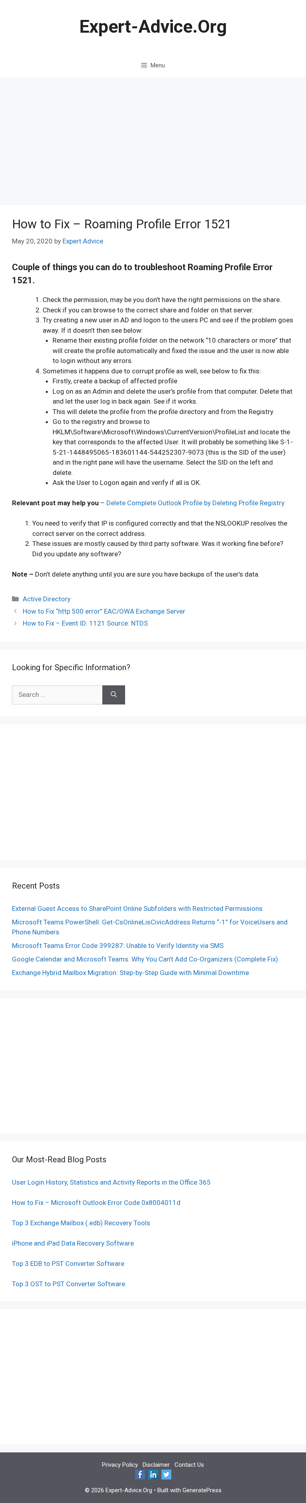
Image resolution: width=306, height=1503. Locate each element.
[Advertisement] (153, 137)
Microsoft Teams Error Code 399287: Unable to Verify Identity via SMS (118, 946)
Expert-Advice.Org (153, 26)
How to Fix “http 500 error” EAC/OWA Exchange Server (104, 611)
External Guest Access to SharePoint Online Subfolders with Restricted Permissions (137, 908)
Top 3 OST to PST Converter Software (68, 1284)
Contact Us (189, 1464)
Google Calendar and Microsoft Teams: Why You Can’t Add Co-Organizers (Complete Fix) (145, 959)
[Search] (113, 694)
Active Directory (47, 599)
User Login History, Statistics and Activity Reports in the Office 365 (111, 1182)
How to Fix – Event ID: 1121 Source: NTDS (85, 623)
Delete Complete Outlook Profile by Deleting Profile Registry (195, 503)
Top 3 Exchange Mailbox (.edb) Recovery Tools (81, 1223)
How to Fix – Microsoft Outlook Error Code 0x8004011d (96, 1203)
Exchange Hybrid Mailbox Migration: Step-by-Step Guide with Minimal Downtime (130, 973)
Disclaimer (156, 1464)
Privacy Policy (120, 1464)
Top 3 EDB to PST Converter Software (68, 1264)
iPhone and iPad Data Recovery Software (73, 1243)
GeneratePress (202, 1490)
